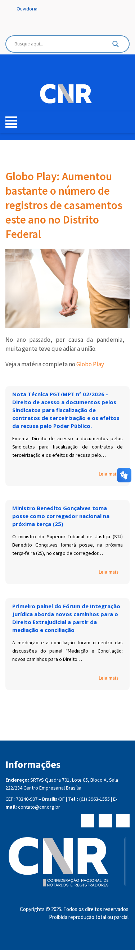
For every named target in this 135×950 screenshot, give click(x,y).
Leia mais (108, 474)
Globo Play (90, 364)
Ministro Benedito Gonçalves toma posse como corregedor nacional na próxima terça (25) (60, 515)
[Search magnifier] (115, 46)
